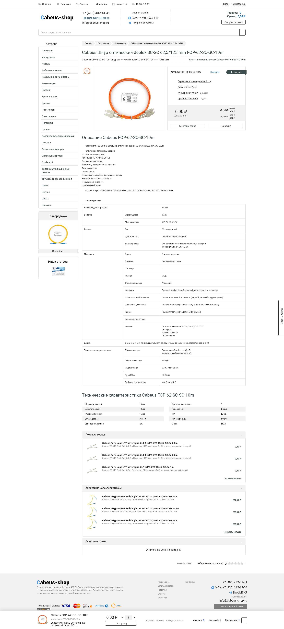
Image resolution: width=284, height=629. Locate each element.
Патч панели (49, 116)
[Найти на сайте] (242, 32)
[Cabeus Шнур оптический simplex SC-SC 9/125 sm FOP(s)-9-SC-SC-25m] (58, 234)
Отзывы (160, 620)
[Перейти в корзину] (223, 14)
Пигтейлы (47, 123)
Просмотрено (231, 620)
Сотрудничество (165, 586)
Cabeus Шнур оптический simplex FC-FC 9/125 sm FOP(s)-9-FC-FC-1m (139, 496)
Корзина (213, 620)
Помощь (46, 4)
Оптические (120, 43)
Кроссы (46, 103)
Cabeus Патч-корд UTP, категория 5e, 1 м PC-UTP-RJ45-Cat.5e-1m (138, 467)
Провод (46, 129)
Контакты (121, 4)
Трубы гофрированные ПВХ (57, 179)
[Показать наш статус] (58, 271)
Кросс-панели (49, 96)
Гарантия (65, 4)
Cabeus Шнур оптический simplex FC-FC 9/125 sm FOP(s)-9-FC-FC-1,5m (140, 508)
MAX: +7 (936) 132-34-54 (145, 17)
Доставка (101, 4)
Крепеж (46, 90)
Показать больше (232, 478)
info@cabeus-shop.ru (233, 600)
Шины (45, 185)
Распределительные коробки (58, 136)
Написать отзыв (184, 563)
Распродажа (164, 582)
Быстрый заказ (187, 126)
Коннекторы (49, 83)
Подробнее (58, 251)
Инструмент (48, 57)
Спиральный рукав (52, 155)
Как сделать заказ (175, 620)
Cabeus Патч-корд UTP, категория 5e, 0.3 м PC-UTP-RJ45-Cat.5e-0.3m (140, 443)
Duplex (224, 409)
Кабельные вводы (52, 70)
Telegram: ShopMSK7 (143, 22)
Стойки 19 (47, 162)
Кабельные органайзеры (55, 77)
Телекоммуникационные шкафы (56, 171)
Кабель (46, 63)
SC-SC (224, 419)
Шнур (223, 414)
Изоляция (47, 50)
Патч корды (48, 109)
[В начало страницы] (244, 620)
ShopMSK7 (239, 592)
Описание (149, 620)
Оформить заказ (234, 22)
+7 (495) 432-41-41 (96, 13)
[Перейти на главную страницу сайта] (56, 18)
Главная (89, 43)
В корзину (225, 126)
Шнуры (46, 192)
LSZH (223, 424)
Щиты (45, 198)
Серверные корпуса (53, 149)
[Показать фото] (87, 71)
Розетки (46, 142)
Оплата (84, 4)
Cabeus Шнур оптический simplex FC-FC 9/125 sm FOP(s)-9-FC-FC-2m (139, 520)
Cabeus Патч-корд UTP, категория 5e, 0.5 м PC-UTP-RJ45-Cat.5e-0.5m (140, 455)
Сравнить (197, 620)
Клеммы (46, 205)
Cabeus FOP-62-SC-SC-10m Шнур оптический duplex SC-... (68, 624)
